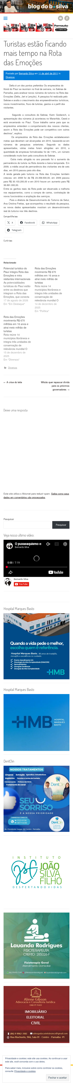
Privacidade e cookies (25, 1071)
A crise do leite (13, 382)
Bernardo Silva (26, 73)
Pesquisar (9, 519)
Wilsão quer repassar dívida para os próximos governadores (55, 385)
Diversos (10, 77)
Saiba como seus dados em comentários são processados (36, 495)
